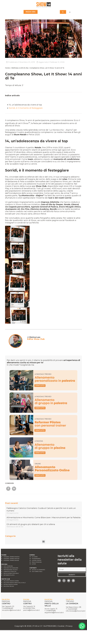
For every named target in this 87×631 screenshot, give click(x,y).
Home (7, 68)
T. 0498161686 (50, 611)
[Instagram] (64, 580)
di (33, 337)
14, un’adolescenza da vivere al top (25, 105)
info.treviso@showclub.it (75, 611)
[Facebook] (59, 580)
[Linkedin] (73, 580)
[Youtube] (68, 580)
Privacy (69, 626)
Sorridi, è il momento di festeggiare (26, 108)
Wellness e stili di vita (19, 68)
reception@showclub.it (11, 610)
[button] (43, 541)
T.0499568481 (7, 608)
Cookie (61, 626)
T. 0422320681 (71, 609)
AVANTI (72, 575)
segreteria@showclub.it (54, 612)
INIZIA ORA (30, 12)
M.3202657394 (29, 608)
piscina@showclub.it (31, 610)
